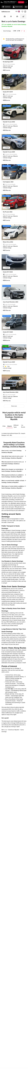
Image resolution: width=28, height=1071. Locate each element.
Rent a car (4, 729)
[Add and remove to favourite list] (24, 45)
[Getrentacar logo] (6, 11)
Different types (16, 426)
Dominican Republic (13, 729)
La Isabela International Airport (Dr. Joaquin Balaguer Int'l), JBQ (13, 434)
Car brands (23, 426)
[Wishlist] (22, 11)
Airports (9, 426)
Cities (4, 426)
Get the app (21, 2)
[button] (16, 11)
